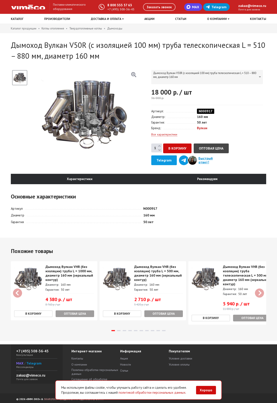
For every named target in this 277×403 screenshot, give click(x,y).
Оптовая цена (211, 148)
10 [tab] (164, 330)
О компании (79, 364)
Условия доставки (180, 358)
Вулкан (202, 128)
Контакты (258, 19)
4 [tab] (130, 330)
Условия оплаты (179, 364)
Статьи (180, 19)
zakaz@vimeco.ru (252, 5)
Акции (149, 19)
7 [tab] (147, 330)
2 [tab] (119, 330)
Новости (125, 364)
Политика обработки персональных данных (94, 372)
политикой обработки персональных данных (152, 392)
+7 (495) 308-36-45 (120, 9)
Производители (57, 19)
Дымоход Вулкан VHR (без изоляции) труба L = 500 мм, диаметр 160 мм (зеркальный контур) (158, 273)
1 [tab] (113, 330)
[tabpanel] (54, 290)
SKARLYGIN (50, 399)
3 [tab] (124, 330)
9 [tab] (158, 330)
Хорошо (206, 390)
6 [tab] (141, 330)
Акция (124, 358)
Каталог (17, 19)
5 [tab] (135, 330)
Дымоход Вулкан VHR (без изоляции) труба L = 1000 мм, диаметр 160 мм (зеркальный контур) (69, 273)
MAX (195, 7)
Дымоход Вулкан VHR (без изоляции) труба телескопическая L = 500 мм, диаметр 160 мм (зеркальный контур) (247, 275)
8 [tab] (152, 330)
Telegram (219, 7)
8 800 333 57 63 (119, 5)
